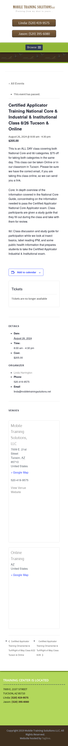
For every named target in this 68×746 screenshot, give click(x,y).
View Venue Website (18, 490)
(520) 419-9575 (19, 697)
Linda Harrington (23, 372)
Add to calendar (26, 272)
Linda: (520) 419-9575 (34, 23)
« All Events (16, 83)
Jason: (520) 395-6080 (34, 33)
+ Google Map (20, 472)
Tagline (46, 738)
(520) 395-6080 (20, 701)
